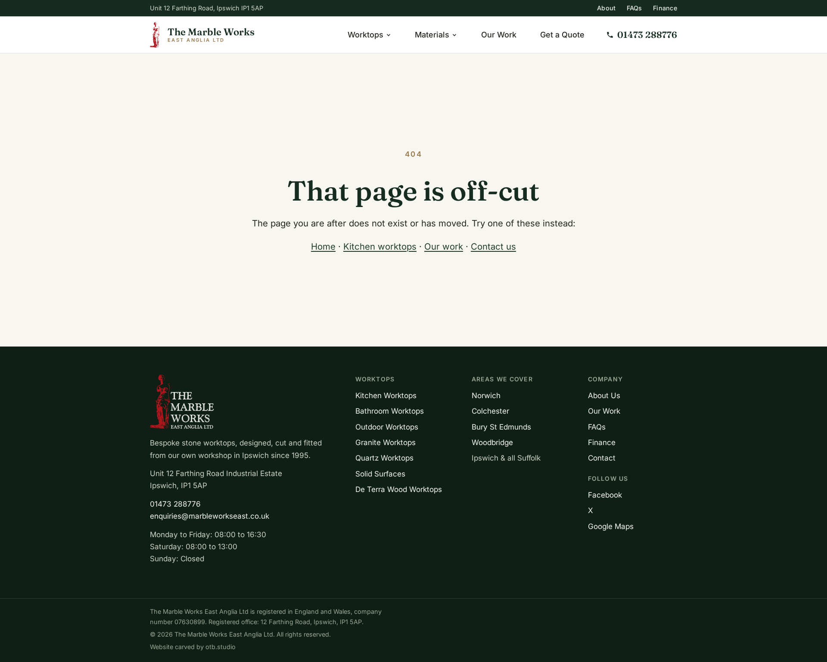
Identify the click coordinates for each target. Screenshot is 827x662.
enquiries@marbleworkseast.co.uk (209, 515)
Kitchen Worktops (386, 395)
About (606, 8)
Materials (432, 34)
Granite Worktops (385, 442)
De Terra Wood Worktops (398, 489)
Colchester (490, 410)
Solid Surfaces (380, 473)
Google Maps (611, 526)
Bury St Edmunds (501, 426)
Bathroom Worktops (389, 410)
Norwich (486, 395)
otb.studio (220, 646)
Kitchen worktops (380, 246)
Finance (665, 8)
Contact (602, 457)
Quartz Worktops (384, 457)
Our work (443, 246)
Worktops (365, 34)
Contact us (493, 246)
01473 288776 (175, 503)
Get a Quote (562, 34)
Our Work (498, 34)
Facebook (605, 494)
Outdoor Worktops (386, 426)
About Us (604, 395)
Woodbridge (492, 442)
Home (323, 246)
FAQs (634, 8)
